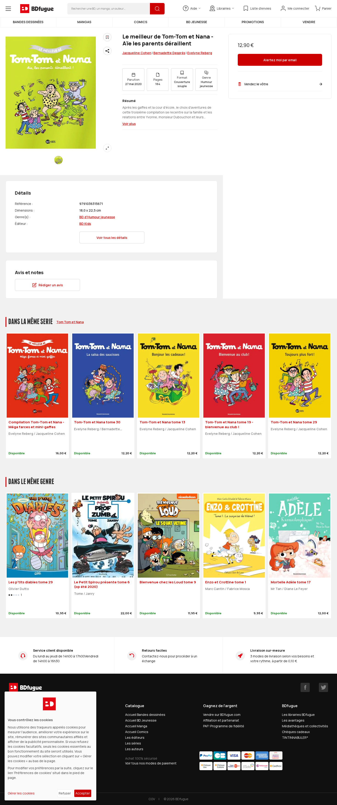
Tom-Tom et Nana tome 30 (97, 422)
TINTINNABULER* (295, 737)
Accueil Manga (136, 726)
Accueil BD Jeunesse (141, 720)
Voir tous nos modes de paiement (151, 763)
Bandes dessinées (28, 22)
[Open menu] (8, 8)
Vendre (309, 22)
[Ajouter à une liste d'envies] (107, 37)
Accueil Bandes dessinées (145, 714)
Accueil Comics (136, 732)
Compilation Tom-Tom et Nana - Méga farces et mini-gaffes (36, 424)
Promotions (253, 22)
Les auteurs (134, 749)
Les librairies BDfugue (298, 714)
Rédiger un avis (51, 285)
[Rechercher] (157, 8)
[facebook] (305, 687)
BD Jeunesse (196, 22)
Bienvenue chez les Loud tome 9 (168, 582)
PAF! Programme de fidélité (223, 726)
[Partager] (107, 51)
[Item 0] (58, 160)
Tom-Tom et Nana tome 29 (294, 422)
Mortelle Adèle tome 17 (291, 582)
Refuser (65, 793)
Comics (140, 22)
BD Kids (85, 223)
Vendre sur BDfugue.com (221, 714)
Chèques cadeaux (296, 732)
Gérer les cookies (21, 793)
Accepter (82, 793)
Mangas (84, 22)
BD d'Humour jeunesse (97, 217)
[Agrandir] (107, 148)
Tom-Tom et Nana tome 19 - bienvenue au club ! (229, 424)
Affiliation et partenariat (221, 720)
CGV (152, 799)
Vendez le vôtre (256, 84)
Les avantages (293, 720)
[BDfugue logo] (37, 8)
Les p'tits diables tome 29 (30, 582)
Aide (193, 8)
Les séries (133, 743)
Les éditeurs (134, 737)
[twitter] (323, 687)
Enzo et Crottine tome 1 (225, 582)
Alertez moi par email (280, 60)
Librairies (224, 8)
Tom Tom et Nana (70, 322)
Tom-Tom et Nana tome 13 (162, 422)
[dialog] (50, 746)
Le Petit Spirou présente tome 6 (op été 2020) (102, 584)
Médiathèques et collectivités (305, 726)
